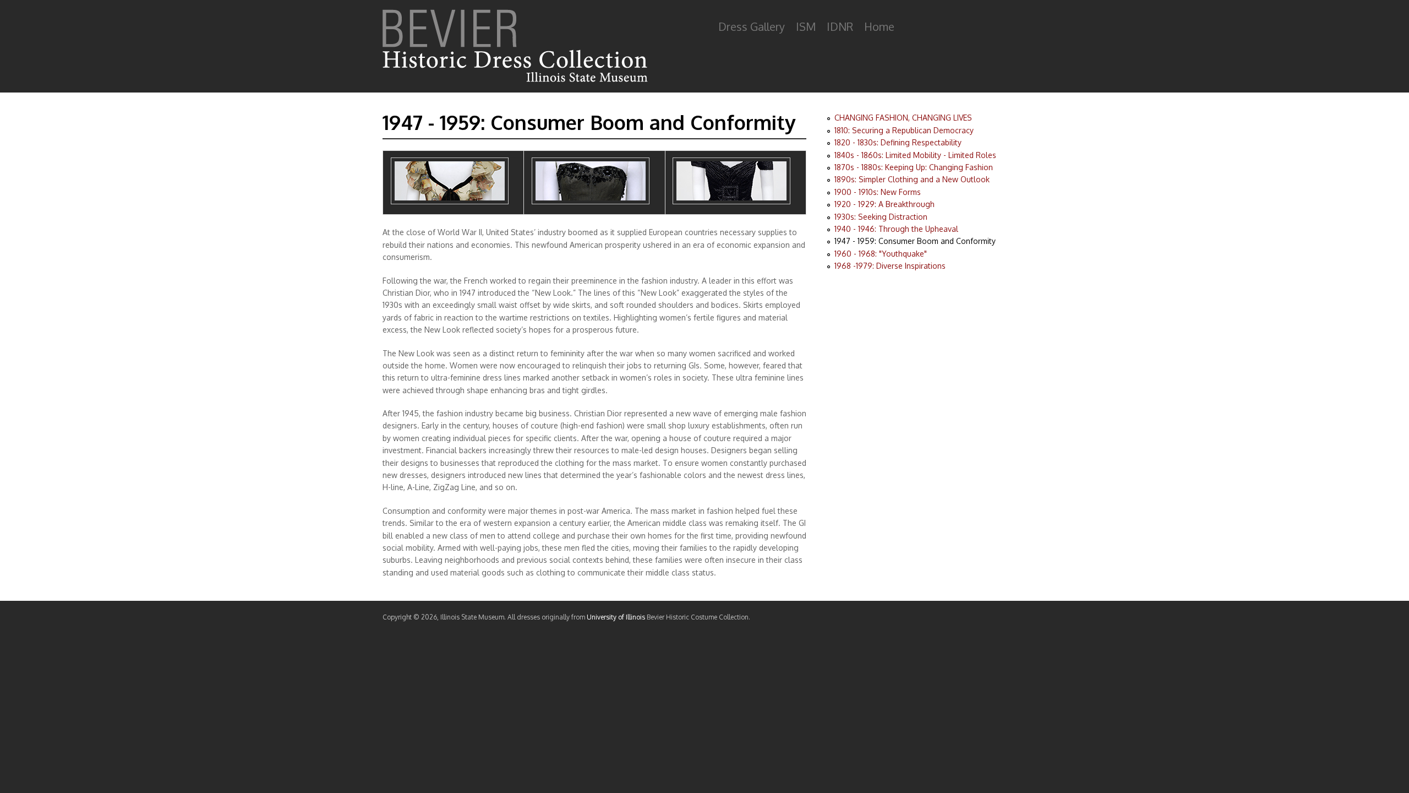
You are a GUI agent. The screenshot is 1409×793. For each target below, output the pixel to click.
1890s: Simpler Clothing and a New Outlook (912, 179)
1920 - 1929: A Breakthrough (884, 204)
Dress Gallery (751, 26)
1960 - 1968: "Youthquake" (880, 253)
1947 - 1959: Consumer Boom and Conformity (915, 241)
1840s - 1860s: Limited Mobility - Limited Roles (915, 155)
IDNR (840, 26)
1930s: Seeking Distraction (880, 216)
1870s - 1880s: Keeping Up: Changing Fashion (913, 167)
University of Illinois (616, 617)
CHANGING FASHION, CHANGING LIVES (903, 117)
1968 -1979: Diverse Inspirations (890, 265)
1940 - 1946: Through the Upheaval (896, 228)
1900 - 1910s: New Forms (877, 192)
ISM (806, 26)
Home (879, 26)
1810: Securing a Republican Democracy (904, 130)
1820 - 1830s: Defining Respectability (898, 142)
